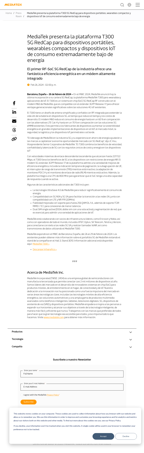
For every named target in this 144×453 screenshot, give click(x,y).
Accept (103, 436)
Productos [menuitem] (17, 332)
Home (9, 13)
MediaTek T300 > (41, 244)
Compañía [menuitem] (17, 347)
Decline (126, 436)
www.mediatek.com (54, 317)
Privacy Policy (53, 395)
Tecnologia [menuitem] (17, 339)
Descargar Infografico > (45, 249)
